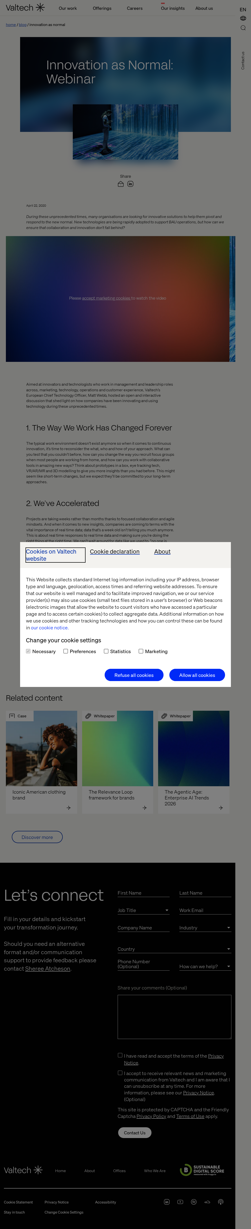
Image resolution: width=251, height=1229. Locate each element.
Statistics (120, 651)
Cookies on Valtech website (51, 555)
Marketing (156, 651)
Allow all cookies (197, 675)
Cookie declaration (115, 551)
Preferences (83, 651)
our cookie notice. (50, 627)
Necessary (44, 651)
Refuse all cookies (134, 675)
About (162, 551)
